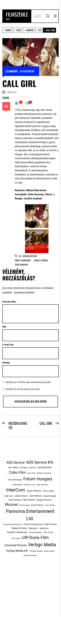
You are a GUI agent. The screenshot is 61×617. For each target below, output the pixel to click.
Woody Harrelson (30, 555)
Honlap (6, 362)
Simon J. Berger (41, 260)
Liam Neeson (35, 496)
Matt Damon (29, 499)
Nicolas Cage (24, 505)
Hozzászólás (10, 301)
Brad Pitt (32, 468)
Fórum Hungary (37, 478)
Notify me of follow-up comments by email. (28, 382)
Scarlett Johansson (17, 532)
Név (4, 326)
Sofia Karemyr (21, 264)
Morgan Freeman (44, 500)
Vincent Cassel (36, 551)
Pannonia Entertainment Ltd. (30, 515)
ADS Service (15, 462)
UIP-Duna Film (35, 537)
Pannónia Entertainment (12, 524)
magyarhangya (49, 496)
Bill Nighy (24, 468)
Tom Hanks (16, 538)
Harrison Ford (29, 485)
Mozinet (11, 504)
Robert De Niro (19, 528)
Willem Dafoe (49, 551)
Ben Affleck (14, 467)
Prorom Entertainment (33, 524)
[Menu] (55, 16)
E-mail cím (8, 344)
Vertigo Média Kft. (17, 550)
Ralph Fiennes (50, 524)
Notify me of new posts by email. (23, 389)
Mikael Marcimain (22, 260)
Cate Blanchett (44, 467)
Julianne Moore (21, 496)
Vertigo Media (42, 544)
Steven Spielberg (35, 532)
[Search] (47, 16)
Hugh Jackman (42, 485)
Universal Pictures (15, 545)
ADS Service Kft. (40, 462)
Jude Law (8, 496)
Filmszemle (17, 14)
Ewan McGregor (15, 479)
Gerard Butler (17, 485)
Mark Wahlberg (15, 500)
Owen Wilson (50, 505)
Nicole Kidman (37, 505)
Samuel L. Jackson (38, 528)
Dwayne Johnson (44, 473)
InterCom (15, 490)
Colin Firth (31, 473)
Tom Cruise (48, 532)
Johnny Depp (48, 491)
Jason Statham (33, 491)
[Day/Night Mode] (37, 16)
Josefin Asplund (29, 256)
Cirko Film (17, 472)
